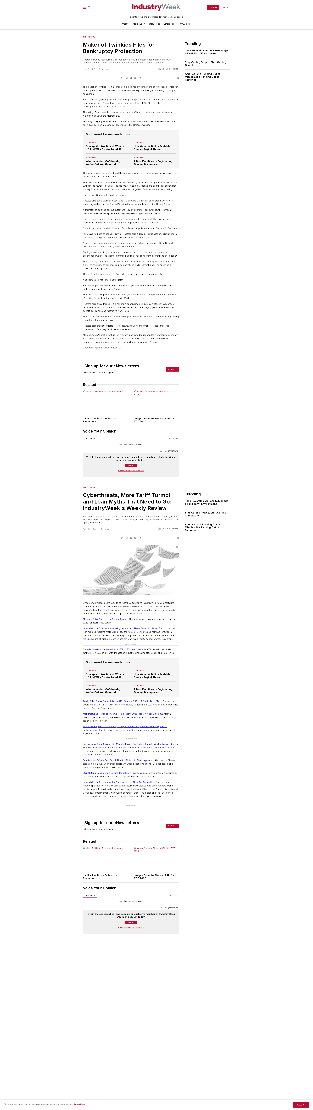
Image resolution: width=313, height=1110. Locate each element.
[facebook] (122, 78)
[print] (178, 78)
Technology (139, 24)
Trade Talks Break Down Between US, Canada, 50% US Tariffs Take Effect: (122, 701)
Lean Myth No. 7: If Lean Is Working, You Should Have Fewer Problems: (120, 628)
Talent (125, 24)
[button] (85, 8)
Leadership (169, 24)
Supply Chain (184, 24)
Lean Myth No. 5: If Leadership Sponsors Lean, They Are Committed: (119, 782)
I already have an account (131, 470)
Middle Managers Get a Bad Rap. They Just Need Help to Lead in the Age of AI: (125, 726)
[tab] (90, 439)
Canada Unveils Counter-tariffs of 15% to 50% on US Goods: (115, 649)
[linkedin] (126, 78)
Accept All (301, 1105)
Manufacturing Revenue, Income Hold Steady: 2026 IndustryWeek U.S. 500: (123, 714)
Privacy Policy (79, 1104)
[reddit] (135, 78)
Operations (154, 24)
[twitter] (131, 78)
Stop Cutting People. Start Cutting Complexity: (107, 773)
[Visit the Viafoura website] (173, 451)
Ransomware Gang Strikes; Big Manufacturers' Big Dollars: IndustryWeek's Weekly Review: (131, 744)
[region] (131, 445)
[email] (140, 78)
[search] (89, 8)
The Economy (89, 37)
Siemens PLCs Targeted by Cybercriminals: (105, 619)
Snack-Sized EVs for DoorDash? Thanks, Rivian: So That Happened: (118, 760)
